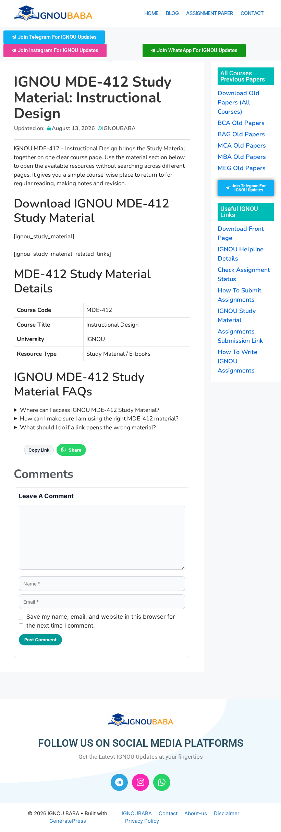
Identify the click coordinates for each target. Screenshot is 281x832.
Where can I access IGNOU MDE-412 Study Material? (89, 410)
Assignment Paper (209, 13)
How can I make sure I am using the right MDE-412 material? (99, 419)
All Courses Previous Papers (242, 76)
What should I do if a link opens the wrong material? (88, 427)
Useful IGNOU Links (239, 211)
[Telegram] (119, 782)
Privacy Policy (142, 821)
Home (151, 13)
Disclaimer (227, 813)
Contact (252, 13)
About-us (195, 813)
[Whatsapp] (161, 782)
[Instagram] (140, 782)
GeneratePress (67, 821)
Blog (172, 13)
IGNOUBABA (137, 813)
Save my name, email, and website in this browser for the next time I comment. (100, 621)
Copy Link (38, 450)
